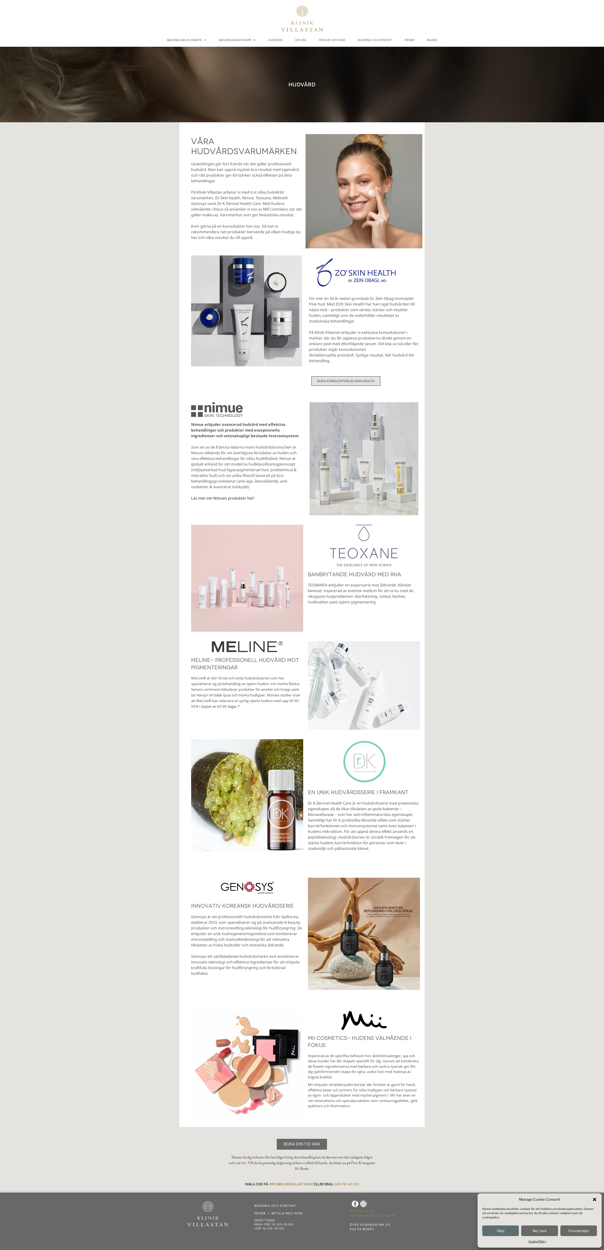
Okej (500, 1231)
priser (260, 1213)
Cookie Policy (537, 1241)
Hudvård (275, 40)
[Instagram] (363, 1204)
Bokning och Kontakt (375, 40)
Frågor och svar (332, 40)
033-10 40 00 (346, 1184)
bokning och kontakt (275, 1206)
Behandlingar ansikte (184, 40)
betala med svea (287, 1213)
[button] (594, 1199)
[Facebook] (355, 1204)
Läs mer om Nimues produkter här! (222, 498)
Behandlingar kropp (235, 40)
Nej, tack (540, 1231)
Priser (409, 40)
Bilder (432, 40)
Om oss (300, 40)
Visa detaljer (578, 1231)
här (243, 1162)
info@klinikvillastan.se (291, 1184)
